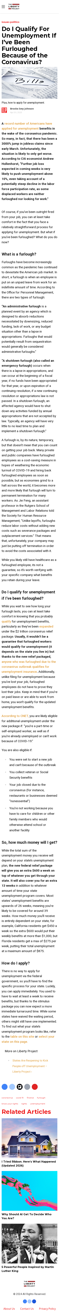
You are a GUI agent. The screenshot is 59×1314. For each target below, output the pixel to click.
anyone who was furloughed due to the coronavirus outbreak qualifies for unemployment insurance (29, 667)
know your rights (10, 1103)
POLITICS (14, 22)
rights (24, 1103)
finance (30, 1097)
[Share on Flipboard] (20, 1087)
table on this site (22, 1036)
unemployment (37, 1103)
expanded (46, 626)
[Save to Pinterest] (35, 1087)
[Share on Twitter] (12, 1087)
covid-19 (20, 1097)
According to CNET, (15, 716)
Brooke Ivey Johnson (22, 108)
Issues (6, 22)
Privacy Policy (47, 1309)
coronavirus (7, 1097)
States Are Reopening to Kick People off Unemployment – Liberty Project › (30, 1066)
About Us (9, 1309)
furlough (41, 1097)
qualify (6, 621)
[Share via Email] (27, 1087)
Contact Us (27, 1309)
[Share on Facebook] (5, 1087)
